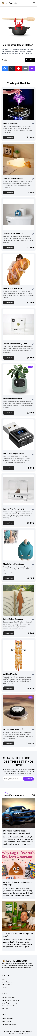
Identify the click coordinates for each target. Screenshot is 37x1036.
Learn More (30, 60)
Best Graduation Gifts (8, 997)
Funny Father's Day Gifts (9, 1003)
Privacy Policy (6, 1021)
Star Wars (5, 1008)
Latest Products (7, 982)
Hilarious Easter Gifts (8, 1006)
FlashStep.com (23, 1034)
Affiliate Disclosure (8, 1018)
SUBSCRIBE (28, 778)
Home (3, 979)
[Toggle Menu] (34, 3)
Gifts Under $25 (7, 985)
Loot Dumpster (11, 3)
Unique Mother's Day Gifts (10, 1000)
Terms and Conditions (9, 1024)
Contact (4, 987)
